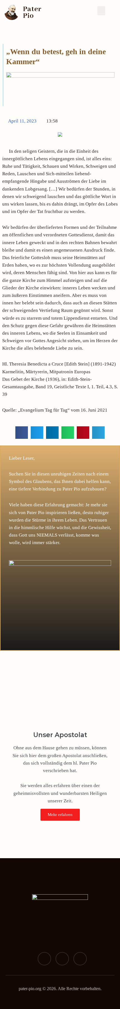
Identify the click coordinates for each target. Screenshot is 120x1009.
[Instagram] (62, 958)
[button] (101, 10)
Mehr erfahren (60, 814)
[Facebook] (44, 958)
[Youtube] (80, 958)
